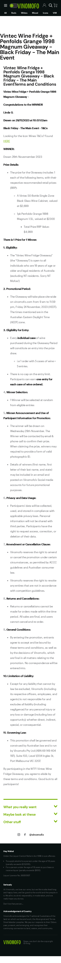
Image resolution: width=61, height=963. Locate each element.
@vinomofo (36, 834)
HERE (6, 141)
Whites (24, 13)
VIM (55, 13)
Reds (13, 13)
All (5, 13)
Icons (45, 13)
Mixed (35, 13)
